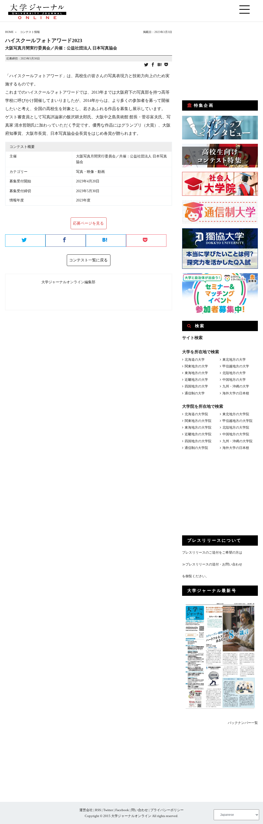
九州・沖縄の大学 (235, 386)
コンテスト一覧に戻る (88, 260)
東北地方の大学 (234, 359)
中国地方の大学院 (235, 434)
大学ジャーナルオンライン (131, 816)
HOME (9, 31)
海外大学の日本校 (235, 393)
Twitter (108, 810)
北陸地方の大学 (234, 373)
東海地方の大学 (196, 373)
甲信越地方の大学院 (237, 421)
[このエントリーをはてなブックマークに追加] (159, 65)
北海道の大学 (195, 359)
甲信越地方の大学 (235, 366)
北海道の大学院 (196, 414)
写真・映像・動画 (90, 172)
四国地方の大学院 (198, 441)
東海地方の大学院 (198, 427)
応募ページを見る (88, 223)
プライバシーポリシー (167, 810)
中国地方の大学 (234, 380)
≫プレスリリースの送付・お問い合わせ (212, 564)
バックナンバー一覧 (243, 723)
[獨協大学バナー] (220, 268)
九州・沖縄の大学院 (237, 441)
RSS (98, 810)
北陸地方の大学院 (235, 427)
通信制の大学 (195, 393)
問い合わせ (139, 810)
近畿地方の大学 (196, 380)
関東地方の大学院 (198, 421)
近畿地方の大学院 (198, 434)
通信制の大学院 (196, 448)
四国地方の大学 (196, 386)
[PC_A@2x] (220, 313)
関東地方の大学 (196, 366)
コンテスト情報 (30, 31)
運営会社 (86, 810)
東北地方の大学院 (235, 414)
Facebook (122, 810)
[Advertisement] (220, 61)
